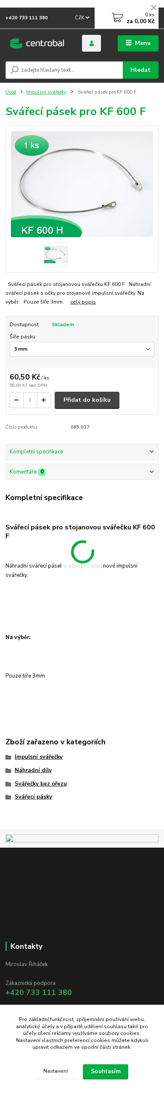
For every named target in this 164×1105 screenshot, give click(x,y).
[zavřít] (153, 8)
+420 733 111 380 (26, 18)
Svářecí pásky (33, 797)
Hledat (140, 70)
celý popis (83, 302)
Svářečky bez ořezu (41, 784)
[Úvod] (37, 43)
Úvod (10, 92)
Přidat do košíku (87, 400)
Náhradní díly (33, 770)
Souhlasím (106, 1071)
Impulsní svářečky (46, 92)
